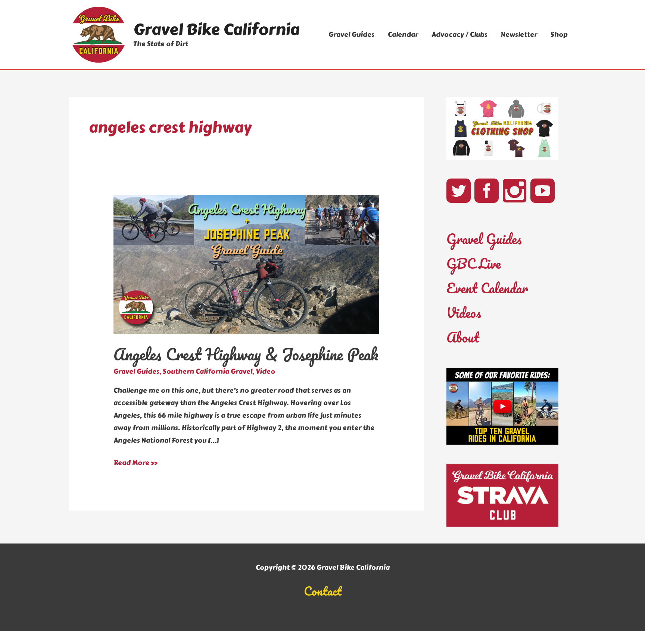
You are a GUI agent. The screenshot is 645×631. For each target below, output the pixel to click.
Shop (559, 34)
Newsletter (519, 34)
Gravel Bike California (216, 29)
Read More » (135, 463)
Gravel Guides (351, 34)
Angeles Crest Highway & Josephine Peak (245, 354)
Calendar (403, 34)
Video (265, 371)
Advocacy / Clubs (459, 34)
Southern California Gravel (207, 371)
